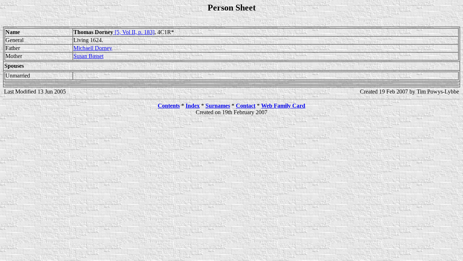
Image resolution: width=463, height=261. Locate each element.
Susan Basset (88, 56)
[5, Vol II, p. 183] (133, 32)
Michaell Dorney (92, 48)
